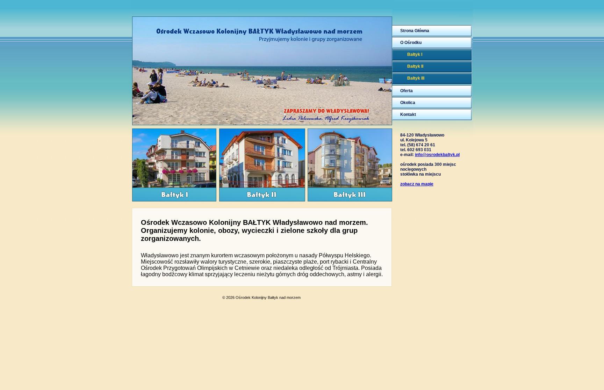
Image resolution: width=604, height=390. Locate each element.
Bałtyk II (415, 66)
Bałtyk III (415, 78)
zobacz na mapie (416, 184)
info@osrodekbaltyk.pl (437, 154)
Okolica (407, 102)
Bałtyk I (414, 54)
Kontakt (408, 114)
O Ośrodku (411, 42)
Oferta (406, 90)
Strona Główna (414, 30)
